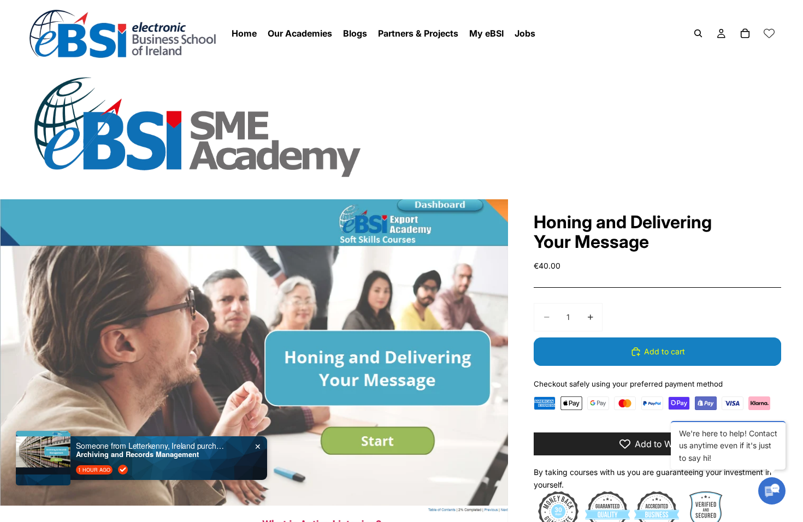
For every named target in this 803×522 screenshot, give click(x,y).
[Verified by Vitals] (123, 469)
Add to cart (664, 351)
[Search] (698, 33)
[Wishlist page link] (769, 33)
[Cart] (745, 33)
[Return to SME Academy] (401, 126)
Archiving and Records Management (137, 454)
